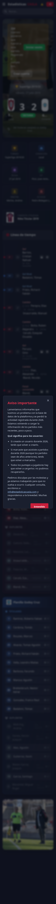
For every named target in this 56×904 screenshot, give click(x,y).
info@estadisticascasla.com (22, 491)
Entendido (39, 506)
